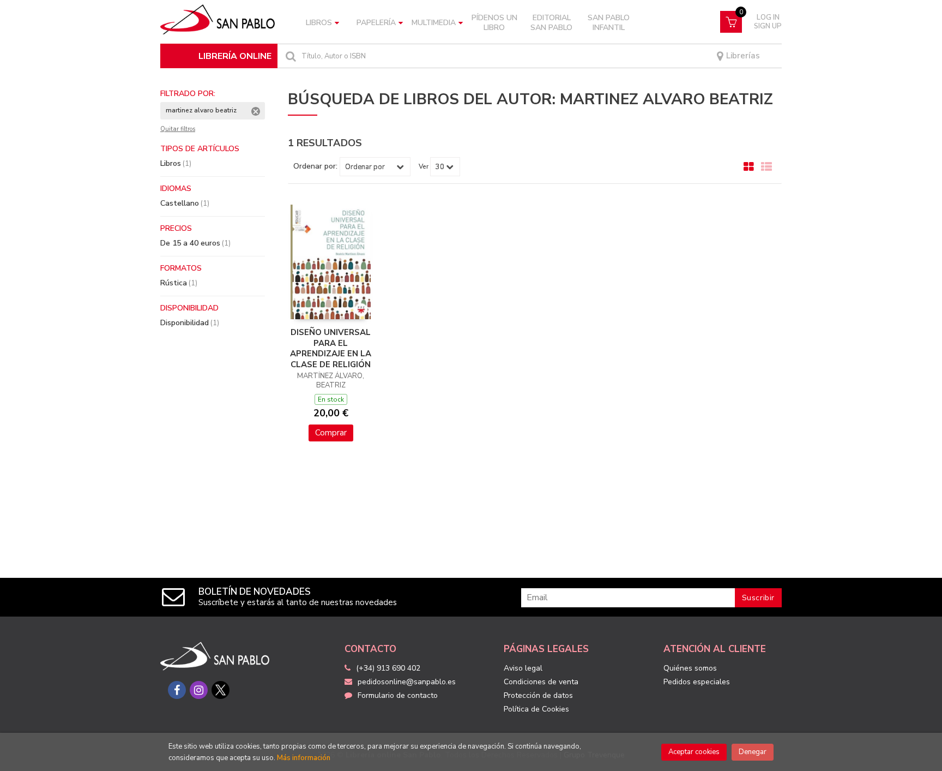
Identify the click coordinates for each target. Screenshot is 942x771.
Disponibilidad (189, 323)
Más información (303, 758)
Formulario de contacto (398, 695)
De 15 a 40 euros (195, 243)
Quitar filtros (177, 129)
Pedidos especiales (696, 682)
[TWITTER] (221, 690)
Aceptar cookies (694, 752)
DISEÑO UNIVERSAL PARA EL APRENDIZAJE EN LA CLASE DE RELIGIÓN (330, 348)
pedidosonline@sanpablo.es (407, 682)
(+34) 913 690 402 (388, 668)
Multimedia (434, 22)
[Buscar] (289, 56)
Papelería (376, 22)
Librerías (742, 56)
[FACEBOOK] (177, 690)
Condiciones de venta (541, 682)
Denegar (752, 752)
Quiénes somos (690, 668)
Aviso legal (523, 668)
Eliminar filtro (255, 111)
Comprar (331, 432)
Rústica (178, 283)
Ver (423, 166)
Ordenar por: (315, 166)
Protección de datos (538, 695)
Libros (319, 22)
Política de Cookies (536, 709)
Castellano (184, 203)
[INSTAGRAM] (199, 690)
